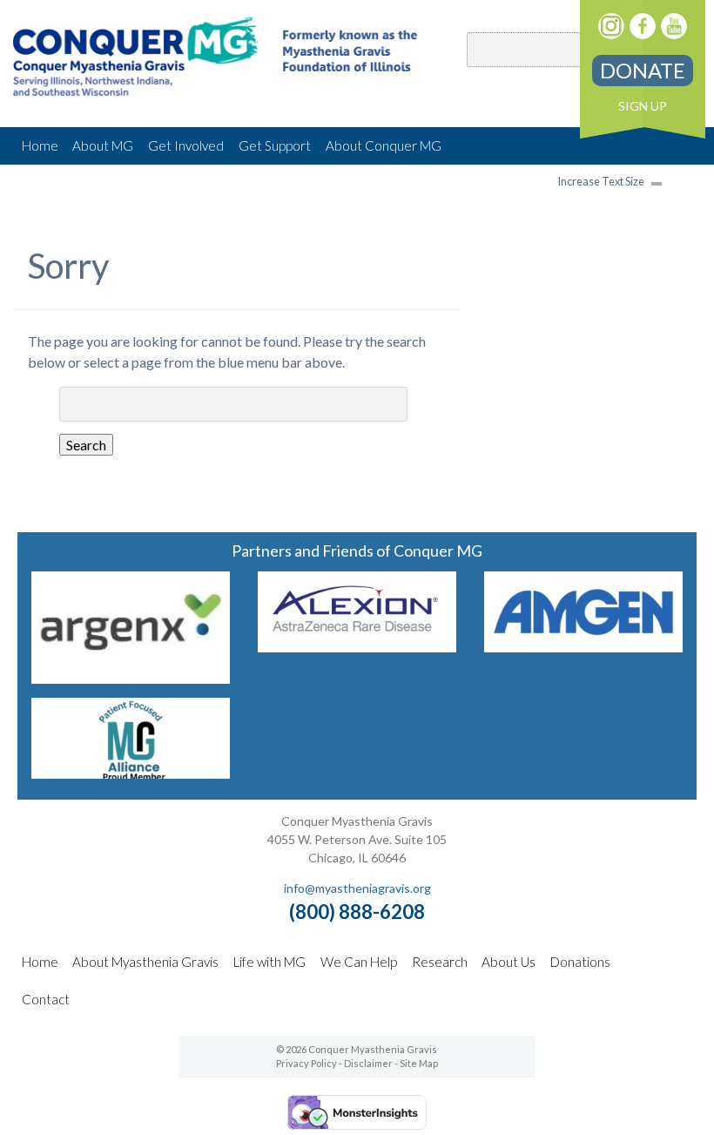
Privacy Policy (306, 1063)
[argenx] (130, 678)
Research (440, 961)
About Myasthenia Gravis (145, 961)
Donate (642, 70)
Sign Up (642, 105)
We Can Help (358, 961)
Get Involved (186, 145)
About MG (102, 145)
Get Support (275, 145)
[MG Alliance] (130, 773)
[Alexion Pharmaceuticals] (356, 646)
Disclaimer (368, 1063)
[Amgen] (583, 646)
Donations (580, 961)
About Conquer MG (383, 145)
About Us (509, 961)
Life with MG (269, 961)
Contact (46, 999)
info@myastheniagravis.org (357, 888)
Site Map (419, 1063)
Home (40, 145)
